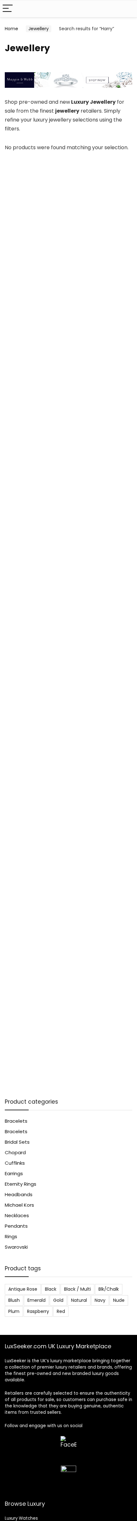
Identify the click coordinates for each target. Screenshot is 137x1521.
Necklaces (17, 1215)
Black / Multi (77, 1289)
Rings (11, 1236)
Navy (100, 1300)
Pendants (16, 1226)
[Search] (127, 8)
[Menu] (7, 8)
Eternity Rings (20, 1184)
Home (11, 28)
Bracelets (16, 1121)
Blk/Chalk (108, 1289)
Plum (13, 1311)
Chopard (15, 1152)
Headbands (18, 1194)
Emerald (36, 1300)
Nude (119, 1300)
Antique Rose (22, 1289)
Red (61, 1311)
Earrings (14, 1173)
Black (50, 1289)
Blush (14, 1300)
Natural (79, 1300)
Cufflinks (15, 1163)
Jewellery (38, 28)
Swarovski (16, 1247)
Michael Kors (19, 1205)
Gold (58, 1300)
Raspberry (38, 1311)
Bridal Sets (17, 1142)
